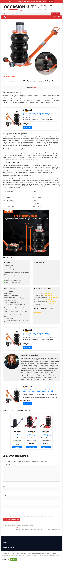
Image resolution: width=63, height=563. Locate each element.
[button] (12, 92)
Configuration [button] (5, 559)
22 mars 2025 (7, 84)
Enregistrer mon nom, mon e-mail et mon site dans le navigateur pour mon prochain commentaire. (28, 516)
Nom (4, 486)
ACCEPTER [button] (13, 559)
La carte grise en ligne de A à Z (10, 547)
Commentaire (7, 464)
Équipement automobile (10, 76)
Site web (5, 504)
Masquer (34, 87)
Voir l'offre (50, 1)
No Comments (16, 84)
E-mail (5, 495)
